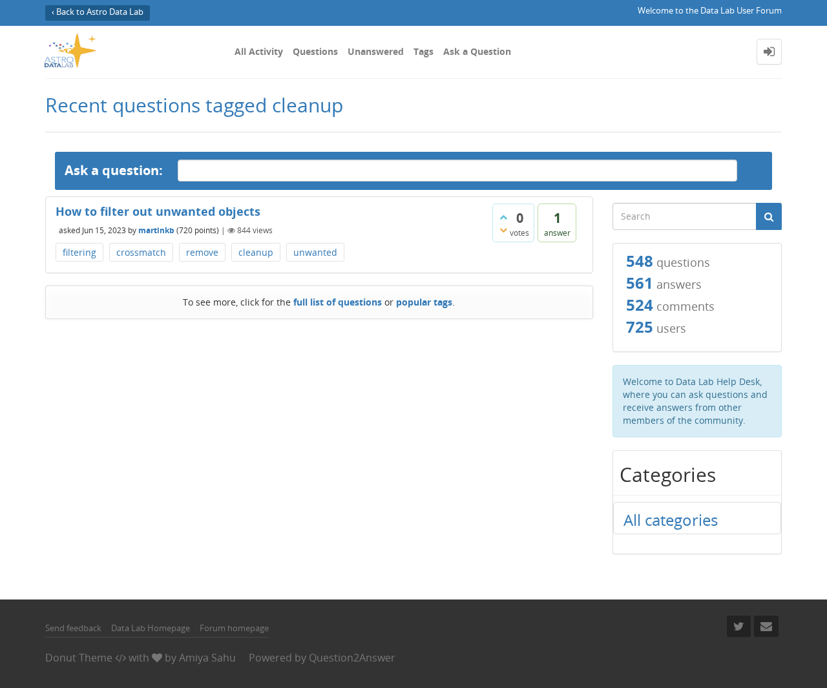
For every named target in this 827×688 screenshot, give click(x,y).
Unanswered (376, 51)
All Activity (259, 51)
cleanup (255, 252)
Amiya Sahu (207, 658)
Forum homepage (234, 628)
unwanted (315, 252)
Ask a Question (477, 51)
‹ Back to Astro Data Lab (97, 11)
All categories (670, 519)
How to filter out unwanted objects (158, 211)
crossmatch (141, 252)
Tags (424, 51)
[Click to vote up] (503, 217)
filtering (79, 252)
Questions (315, 51)
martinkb (156, 230)
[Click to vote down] (503, 230)
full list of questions (337, 302)
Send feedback (73, 628)
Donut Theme (78, 658)
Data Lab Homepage (150, 628)
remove (202, 252)
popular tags (424, 302)
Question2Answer (352, 658)
